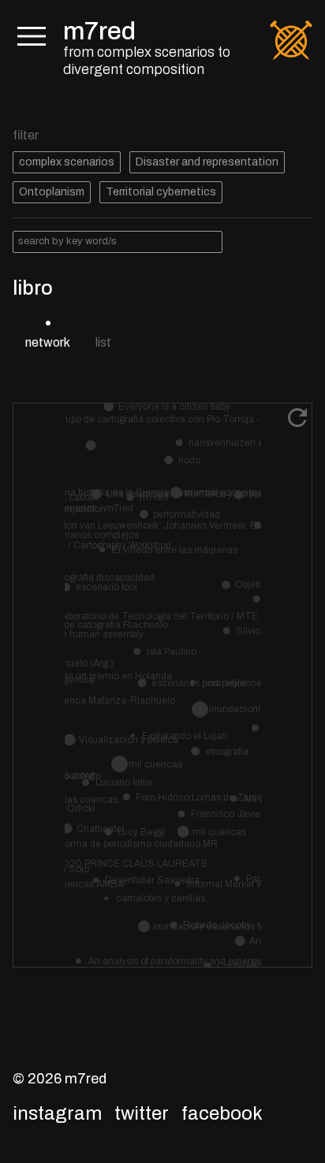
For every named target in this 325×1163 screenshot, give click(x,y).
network (47, 342)
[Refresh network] (297, 417)
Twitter (141, 1113)
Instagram (57, 1113)
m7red (99, 31)
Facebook (222, 1113)
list (103, 342)
